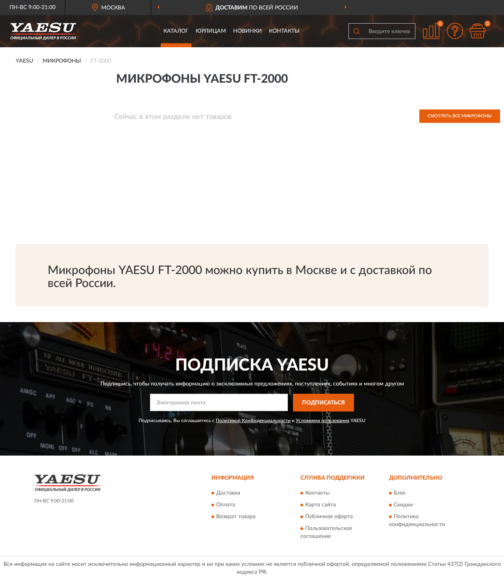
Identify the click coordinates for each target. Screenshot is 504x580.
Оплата (225, 505)
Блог (400, 493)
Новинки (247, 31)
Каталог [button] (176, 31)
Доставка (228, 493)
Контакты (284, 31)
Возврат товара (236, 517)
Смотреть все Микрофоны (460, 116)
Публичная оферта (329, 517)
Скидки (403, 505)
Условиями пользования (322, 420)
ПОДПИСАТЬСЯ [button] (323, 403)
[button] (454, 31)
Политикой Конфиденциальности (253, 420)
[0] (477, 31)
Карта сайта (320, 505)
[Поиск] (356, 31)
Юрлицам (211, 31)
